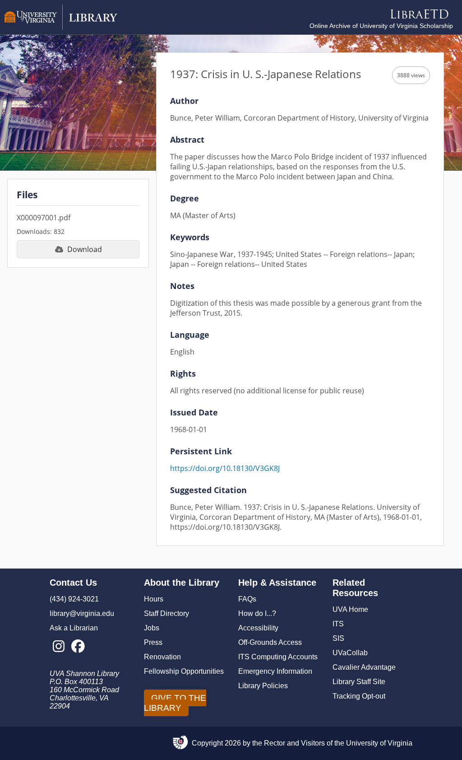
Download (84, 249)
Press (153, 642)
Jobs (151, 628)
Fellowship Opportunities (184, 671)
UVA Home (350, 609)
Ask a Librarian (74, 628)
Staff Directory (166, 613)
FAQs (247, 599)
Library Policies (263, 686)
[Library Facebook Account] (78, 647)
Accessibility (258, 628)
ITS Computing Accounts (278, 657)
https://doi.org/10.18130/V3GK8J (225, 468)
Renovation (162, 657)
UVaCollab (350, 653)
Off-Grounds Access (270, 642)
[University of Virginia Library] (61, 28)
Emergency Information (275, 671)
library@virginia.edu (82, 613)
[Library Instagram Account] (58, 647)
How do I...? (257, 613)
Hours (153, 599)
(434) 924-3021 (74, 599)
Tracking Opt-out (359, 696)
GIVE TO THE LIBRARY (175, 703)
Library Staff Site (359, 681)
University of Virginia (379, 743)
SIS (338, 638)
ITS (338, 624)
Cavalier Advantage (364, 667)
